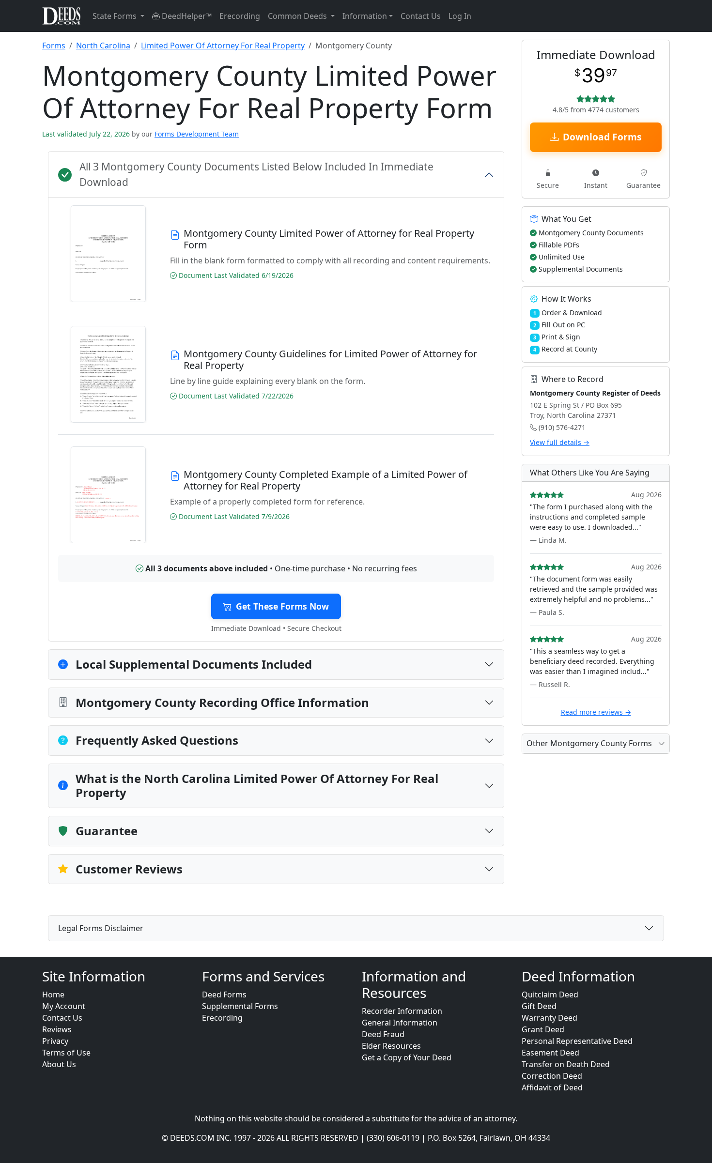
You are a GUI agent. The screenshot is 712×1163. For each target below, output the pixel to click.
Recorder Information (402, 1011)
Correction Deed (552, 1076)
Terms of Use (66, 1052)
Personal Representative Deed (577, 1041)
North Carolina (103, 45)
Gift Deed (539, 1006)
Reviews (57, 1029)
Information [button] (364, 16)
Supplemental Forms (240, 1006)
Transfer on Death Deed (566, 1064)
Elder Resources (391, 1046)
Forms (53, 45)
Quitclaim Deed (550, 994)
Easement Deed (550, 1052)
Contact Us (421, 16)
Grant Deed (543, 1029)
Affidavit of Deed (552, 1087)
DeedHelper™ (186, 16)
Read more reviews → (596, 712)
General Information (399, 1022)
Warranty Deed (549, 1017)
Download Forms (602, 136)
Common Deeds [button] (298, 16)
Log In (460, 16)
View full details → (559, 442)
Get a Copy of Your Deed (406, 1057)
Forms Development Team (197, 133)
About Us (59, 1064)
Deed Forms (224, 994)
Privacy (55, 1041)
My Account (63, 1006)
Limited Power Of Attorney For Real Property (223, 45)
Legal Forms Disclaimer (100, 928)
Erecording (239, 16)
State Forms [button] (116, 16)
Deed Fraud (383, 1034)
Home (53, 994)
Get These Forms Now (282, 606)
